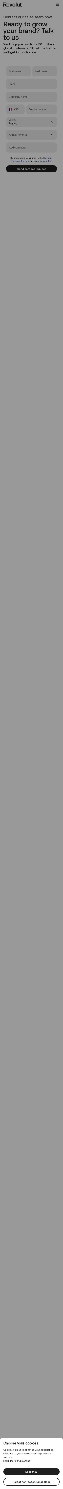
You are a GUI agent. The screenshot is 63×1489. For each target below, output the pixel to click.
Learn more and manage (16, 1460)
